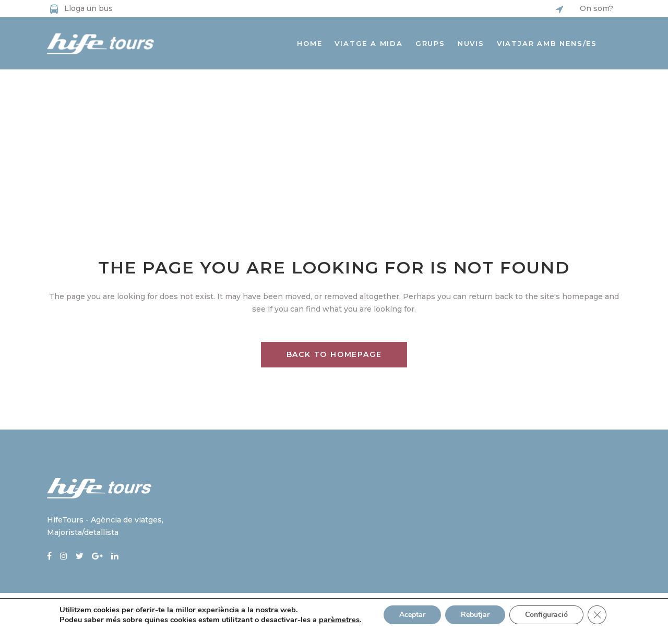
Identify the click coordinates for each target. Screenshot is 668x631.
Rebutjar (475, 615)
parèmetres (339, 619)
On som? (596, 8)
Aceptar (412, 615)
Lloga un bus (88, 8)
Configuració (546, 615)
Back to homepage (334, 354)
